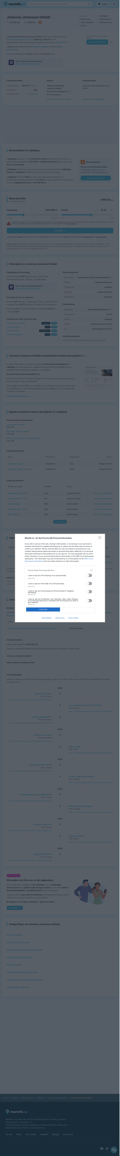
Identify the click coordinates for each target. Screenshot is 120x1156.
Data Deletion (47, 618)
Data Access (60, 618)
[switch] (89, 575)
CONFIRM (43, 609)
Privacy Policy (73, 618)
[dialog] (60, 578)
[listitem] (60, 570)
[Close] (100, 538)
